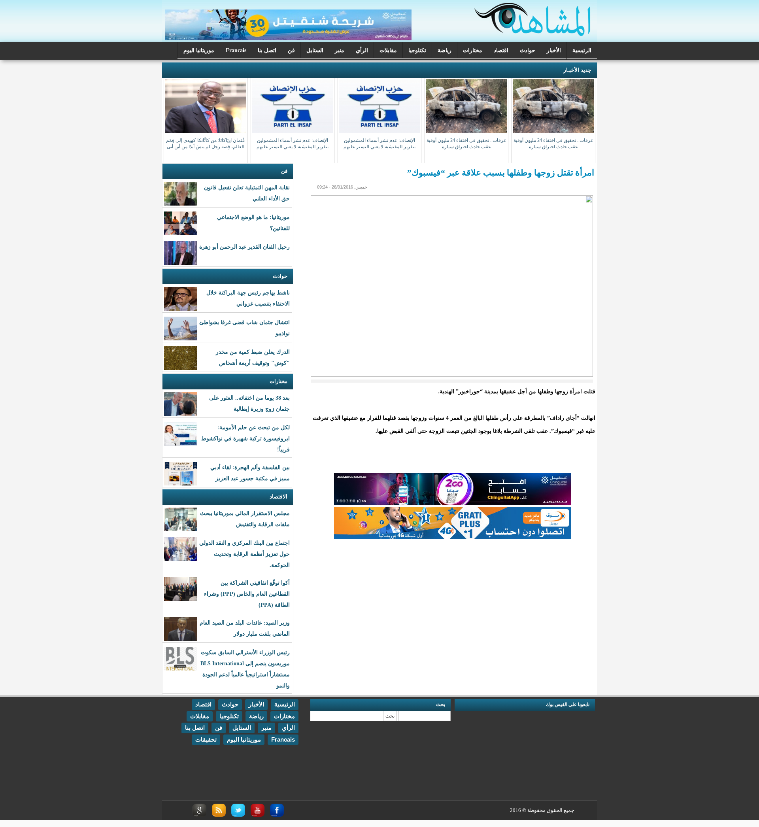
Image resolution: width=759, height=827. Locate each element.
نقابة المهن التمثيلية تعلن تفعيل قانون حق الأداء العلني (247, 193)
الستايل (314, 50)
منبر (339, 50)
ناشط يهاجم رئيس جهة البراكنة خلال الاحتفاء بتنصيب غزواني (248, 298)
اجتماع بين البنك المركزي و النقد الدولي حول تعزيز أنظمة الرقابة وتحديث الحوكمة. (244, 554)
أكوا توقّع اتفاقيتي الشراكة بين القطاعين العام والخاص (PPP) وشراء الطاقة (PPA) (247, 594)
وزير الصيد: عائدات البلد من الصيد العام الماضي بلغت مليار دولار (245, 628)
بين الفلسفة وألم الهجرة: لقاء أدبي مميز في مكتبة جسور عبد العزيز (250, 472)
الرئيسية (581, 50)
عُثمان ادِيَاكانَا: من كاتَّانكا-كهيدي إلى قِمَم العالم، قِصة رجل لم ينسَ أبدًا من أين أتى (205, 143)
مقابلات (388, 50)
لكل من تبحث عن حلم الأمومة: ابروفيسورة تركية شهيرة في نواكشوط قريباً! (245, 439)
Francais (236, 50)
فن (291, 50)
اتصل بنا (267, 50)
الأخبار (554, 50)
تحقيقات (206, 739)
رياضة (444, 50)
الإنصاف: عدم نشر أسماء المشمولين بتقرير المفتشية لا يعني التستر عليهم (379, 143)
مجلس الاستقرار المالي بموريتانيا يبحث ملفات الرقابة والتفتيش (245, 518)
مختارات (472, 50)
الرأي (362, 50)
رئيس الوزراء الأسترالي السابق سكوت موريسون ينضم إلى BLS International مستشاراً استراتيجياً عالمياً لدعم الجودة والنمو (245, 669)
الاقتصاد (278, 497)
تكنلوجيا (417, 50)
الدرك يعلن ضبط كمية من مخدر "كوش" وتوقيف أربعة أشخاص (253, 357)
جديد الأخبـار (577, 70)
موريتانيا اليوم (198, 50)
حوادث (527, 50)
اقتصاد (501, 50)
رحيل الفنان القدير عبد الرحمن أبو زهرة (244, 247)
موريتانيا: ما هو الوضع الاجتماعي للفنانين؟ (253, 222)
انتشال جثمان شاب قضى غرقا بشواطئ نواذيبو (244, 327)
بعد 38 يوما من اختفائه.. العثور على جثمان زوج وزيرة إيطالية (249, 403)
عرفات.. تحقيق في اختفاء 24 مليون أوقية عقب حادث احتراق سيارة (553, 143)
